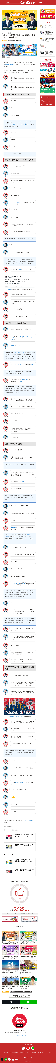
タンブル (14, 252)
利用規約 (6, 1052)
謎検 (23, 481)
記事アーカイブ (46, 101)
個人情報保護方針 (13, 1052)
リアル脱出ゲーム (19, 352)
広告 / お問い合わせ (47, 104)
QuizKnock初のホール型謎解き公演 (15, 716)
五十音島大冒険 (24, 336)
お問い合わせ (49, 1052)
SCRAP (13, 345)
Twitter (9, 289)
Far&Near (13, 527)
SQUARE (14, 337)
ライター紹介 (46, 97)
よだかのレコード (15, 583)
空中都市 (19, 381)
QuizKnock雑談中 (29, 820)
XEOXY (24, 583)
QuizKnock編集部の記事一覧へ (20, 1035)
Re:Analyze (19, 263)
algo (32, 364)
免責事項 (34, 1052)
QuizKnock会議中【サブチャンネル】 (17, 124)
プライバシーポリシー (25, 1052)
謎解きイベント (20, 202)
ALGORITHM (18, 364)
